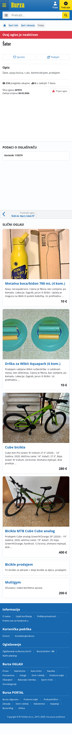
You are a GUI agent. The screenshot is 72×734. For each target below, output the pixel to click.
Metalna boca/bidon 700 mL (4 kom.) (35, 283)
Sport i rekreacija (28, 25)
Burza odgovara (10, 699)
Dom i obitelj (38, 675)
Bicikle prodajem (19, 564)
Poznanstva (8, 675)
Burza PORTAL (13, 692)
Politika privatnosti (46, 616)
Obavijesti (7, 679)
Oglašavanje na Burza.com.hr (17, 651)
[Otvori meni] (4, 5)
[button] (55, 5)
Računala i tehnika (27, 679)
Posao (6, 670)
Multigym (13, 582)
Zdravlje (6, 703)
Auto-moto (36, 670)
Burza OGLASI (13, 664)
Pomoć (6, 635)
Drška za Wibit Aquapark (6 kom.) (32, 363)
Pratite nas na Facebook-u (15, 620)
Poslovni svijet (57, 675)
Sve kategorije (9, 684)
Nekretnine (19, 670)
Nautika (51, 670)
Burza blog (8, 708)
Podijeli (54, 57)
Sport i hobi (13, 25)
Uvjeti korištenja (24, 616)
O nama (6, 616)
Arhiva (21, 708)
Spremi (20, 57)
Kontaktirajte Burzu (24, 635)
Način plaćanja (10, 655)
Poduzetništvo (51, 699)
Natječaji (54, 703)
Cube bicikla (15, 447)
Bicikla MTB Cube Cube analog (30, 531)
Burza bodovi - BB (45, 651)
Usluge (23, 675)
